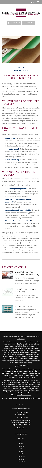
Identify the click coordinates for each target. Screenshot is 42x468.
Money (21, 451)
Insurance (21, 446)
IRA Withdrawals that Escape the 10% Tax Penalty (27, 273)
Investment (21, 441)
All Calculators (21, 462)
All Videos (21, 459)
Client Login (15, 23)
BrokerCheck (21, 339)
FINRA (4, 373)
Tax (21, 449)
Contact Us (29, 23)
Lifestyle (21, 454)
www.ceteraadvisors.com (24, 395)
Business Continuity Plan (32, 398)
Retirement (21, 438)
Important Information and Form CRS (13, 398)
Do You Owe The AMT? (25, 306)
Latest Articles (21, 456)
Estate (21, 443)
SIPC (7, 373)
